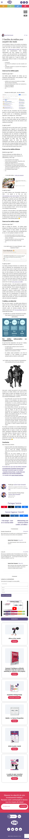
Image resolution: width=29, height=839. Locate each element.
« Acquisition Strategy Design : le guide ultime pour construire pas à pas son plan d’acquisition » (13, 472)
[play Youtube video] (14, 608)
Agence (25, 6)
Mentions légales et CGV (14, 836)
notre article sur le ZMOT (17, 281)
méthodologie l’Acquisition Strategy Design (14, 468)
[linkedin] (16, 829)
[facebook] (8, 829)
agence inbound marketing (17, 475)
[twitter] (12, 829)
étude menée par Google (14, 49)
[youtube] (20, 829)
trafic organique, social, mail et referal (10, 196)
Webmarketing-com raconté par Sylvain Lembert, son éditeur (22, 522)
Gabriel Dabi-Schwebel (8, 35)
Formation (18, 6)
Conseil (4, 6)
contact (13, 816)
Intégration (11, 6)
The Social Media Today (20, 310)
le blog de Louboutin (19, 175)
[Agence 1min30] (9, 2)
